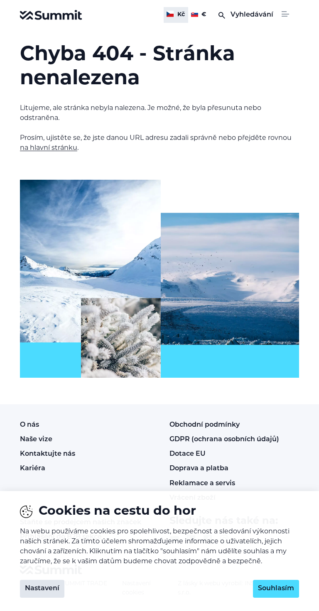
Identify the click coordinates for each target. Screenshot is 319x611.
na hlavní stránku (48, 148)
